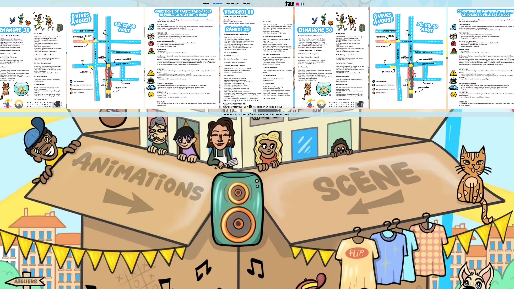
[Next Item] (508, 58)
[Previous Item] (5, 58)
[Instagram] (297, 4)
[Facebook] (302, 4)
